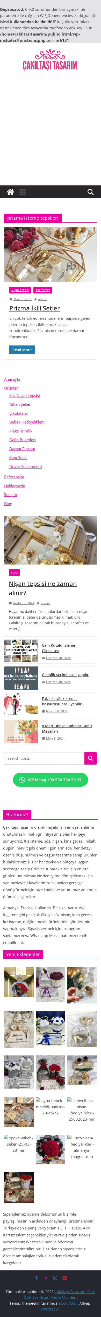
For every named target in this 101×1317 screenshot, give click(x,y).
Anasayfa (12, 379)
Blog (8, 503)
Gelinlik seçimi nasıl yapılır (65, 674)
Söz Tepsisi (42, 290)
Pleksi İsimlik (20, 431)
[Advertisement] (50, 132)
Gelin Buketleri (22, 439)
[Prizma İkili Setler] (50, 254)
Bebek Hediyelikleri (26, 421)
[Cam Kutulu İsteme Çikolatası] (21, 651)
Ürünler (11, 388)
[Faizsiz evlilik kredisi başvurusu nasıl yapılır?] (21, 705)
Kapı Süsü (18, 457)
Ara (91, 758)
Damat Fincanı (22, 448)
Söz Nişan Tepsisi (24, 395)
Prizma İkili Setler (34, 308)
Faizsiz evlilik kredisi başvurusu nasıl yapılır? (62, 701)
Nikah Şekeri (20, 404)
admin (42, 299)
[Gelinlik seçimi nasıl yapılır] (21, 678)
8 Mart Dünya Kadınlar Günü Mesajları (67, 728)
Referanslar (14, 476)
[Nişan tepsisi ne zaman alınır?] (50, 540)
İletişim (10, 494)
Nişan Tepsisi (20, 290)
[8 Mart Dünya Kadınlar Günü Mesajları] (21, 732)
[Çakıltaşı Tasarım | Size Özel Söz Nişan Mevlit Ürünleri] (10, 192)
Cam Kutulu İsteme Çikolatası (58, 648)
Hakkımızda (14, 485)
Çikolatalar (18, 413)
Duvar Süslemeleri (25, 466)
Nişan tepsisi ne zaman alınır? (43, 588)
